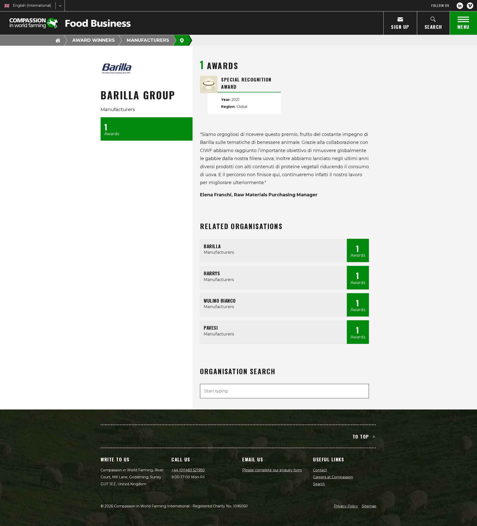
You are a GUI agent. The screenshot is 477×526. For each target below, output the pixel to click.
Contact (320, 470)
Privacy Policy (346, 506)
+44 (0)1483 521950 (188, 470)
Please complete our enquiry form (272, 470)
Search (319, 484)
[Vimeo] (470, 5)
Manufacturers (148, 40)
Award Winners (93, 40)
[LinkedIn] (460, 5)
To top (361, 436)
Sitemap (369, 506)
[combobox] (13, 5)
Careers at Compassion (333, 477)
